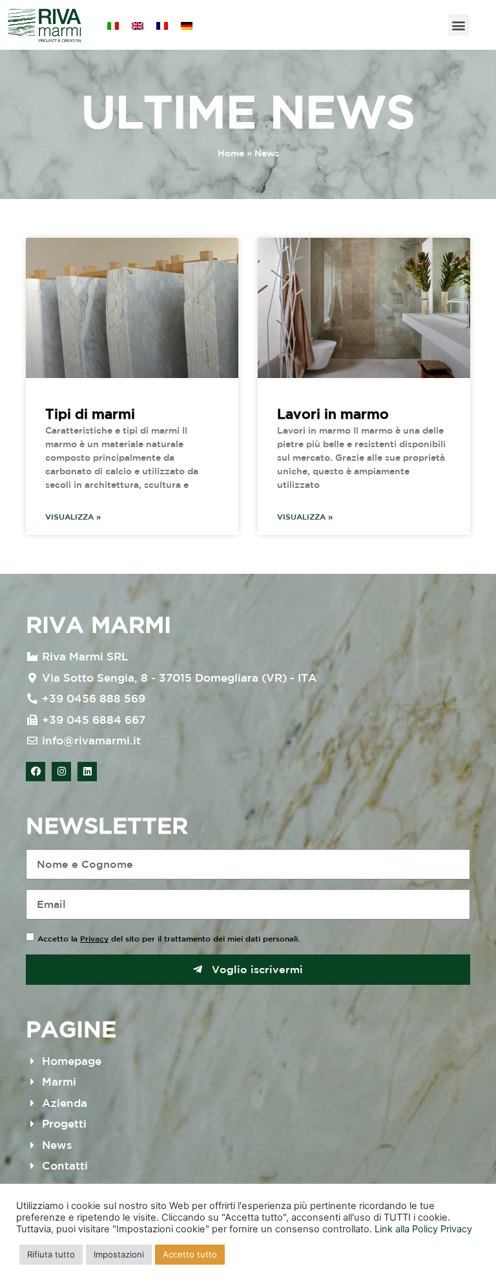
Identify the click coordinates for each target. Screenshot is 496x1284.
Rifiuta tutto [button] (51, 1254)
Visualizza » (73, 516)
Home (231, 153)
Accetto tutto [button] (190, 1254)
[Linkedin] (87, 771)
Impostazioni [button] (119, 1254)
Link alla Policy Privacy (423, 1229)
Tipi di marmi (90, 413)
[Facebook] (35, 771)
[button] (459, 25)
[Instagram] (61, 771)
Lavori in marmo (333, 413)
